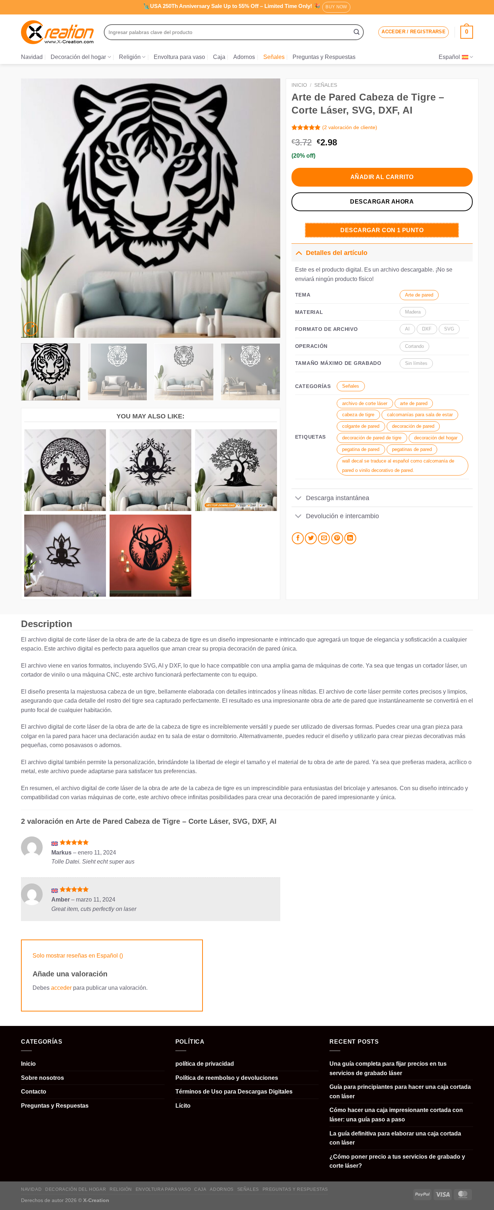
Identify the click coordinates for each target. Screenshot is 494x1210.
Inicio (299, 85)
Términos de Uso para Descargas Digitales (234, 1091)
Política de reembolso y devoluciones (226, 1078)
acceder (61, 988)
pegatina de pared (360, 449)
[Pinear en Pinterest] (337, 538)
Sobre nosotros (42, 1078)
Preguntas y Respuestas (324, 57)
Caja (219, 57)
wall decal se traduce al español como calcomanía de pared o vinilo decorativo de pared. (398, 465)
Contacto (33, 1091)
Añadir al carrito (382, 177)
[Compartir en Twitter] (311, 538)
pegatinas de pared (412, 449)
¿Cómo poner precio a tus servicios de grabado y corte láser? (397, 1161)
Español (449, 57)
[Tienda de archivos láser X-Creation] (57, 32)
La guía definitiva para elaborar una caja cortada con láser (395, 1138)
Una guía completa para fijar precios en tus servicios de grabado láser (388, 1068)
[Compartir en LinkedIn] (350, 538)
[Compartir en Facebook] (298, 538)
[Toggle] (298, 252)
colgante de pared (360, 426)
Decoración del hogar (78, 57)
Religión (130, 57)
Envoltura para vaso (179, 57)
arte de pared (413, 403)
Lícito (183, 1106)
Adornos (244, 57)
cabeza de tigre (358, 414)
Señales (274, 57)
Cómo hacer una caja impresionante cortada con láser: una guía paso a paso (396, 1114)
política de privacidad (204, 1064)
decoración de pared (413, 426)
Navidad (32, 57)
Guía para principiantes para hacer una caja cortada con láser (400, 1091)
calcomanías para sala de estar (420, 414)
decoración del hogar (435, 437)
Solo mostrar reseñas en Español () (78, 956)
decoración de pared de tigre (371, 437)
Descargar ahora (382, 202)
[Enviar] (356, 32)
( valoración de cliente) (349, 127)
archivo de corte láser (364, 403)
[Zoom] (31, 329)
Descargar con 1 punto (381, 230)
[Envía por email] (324, 538)
